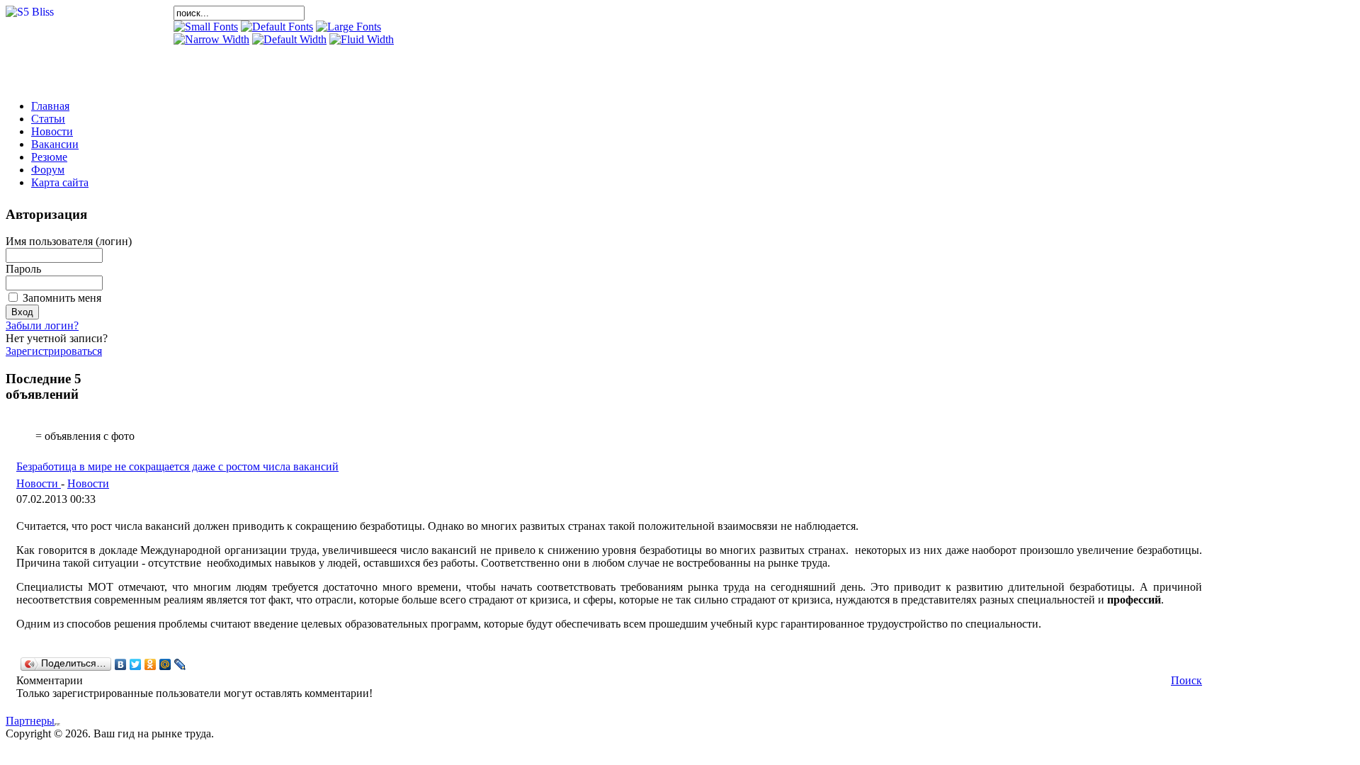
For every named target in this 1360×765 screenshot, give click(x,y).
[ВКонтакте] (120, 664)
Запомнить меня (62, 298)
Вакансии (55, 144)
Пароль (23, 269)
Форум (47, 170)
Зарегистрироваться (54, 351)
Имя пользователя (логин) (69, 241)
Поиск (1186, 680)
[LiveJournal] (180, 664)
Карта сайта (60, 182)
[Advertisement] (339, 67)
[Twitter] (135, 664)
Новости (52, 131)
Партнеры (30, 721)
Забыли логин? (42, 325)
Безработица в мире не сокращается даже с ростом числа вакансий (177, 466)
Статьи (48, 119)
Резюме (49, 157)
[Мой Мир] (165, 664)
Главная (50, 106)
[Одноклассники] (150, 664)
